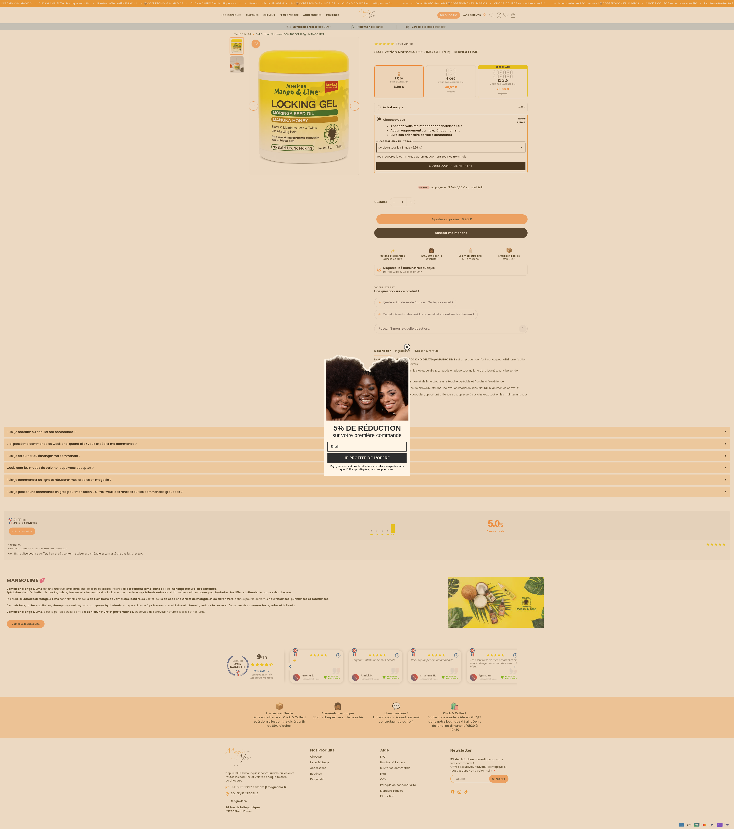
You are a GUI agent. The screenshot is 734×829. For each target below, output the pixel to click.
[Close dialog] (407, 347)
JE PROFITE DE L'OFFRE (367, 458)
